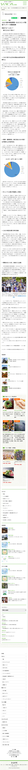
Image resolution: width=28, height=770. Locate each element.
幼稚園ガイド (5, 517)
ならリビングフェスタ (6, 662)
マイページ (4, 713)
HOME (2, 653)
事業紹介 (4, 727)
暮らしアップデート (7, 505)
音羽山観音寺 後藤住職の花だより (10, 513)
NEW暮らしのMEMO (7, 520)
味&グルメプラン (5, 693)
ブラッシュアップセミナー (7, 699)
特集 (8, 7)
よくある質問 (5, 730)
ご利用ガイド (5, 707)
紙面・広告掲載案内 (6, 733)
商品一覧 (4, 704)
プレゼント (5, 508)
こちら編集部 (5, 496)
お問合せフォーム (5, 739)
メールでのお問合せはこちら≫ (14, 754)
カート (4, 716)
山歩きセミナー (5, 696)
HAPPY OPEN (5, 503)
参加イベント (3, 687)
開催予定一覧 (5, 721)
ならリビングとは (4, 724)
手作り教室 (4, 690)
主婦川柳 (5, 515)
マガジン (5, 7)
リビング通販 (3, 702)
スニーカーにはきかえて (8, 510)
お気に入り (4, 710)
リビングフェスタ (4, 719)
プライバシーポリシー (6, 741)
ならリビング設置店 (6, 736)
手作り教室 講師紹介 (7, 501)
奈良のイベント (6, 498)
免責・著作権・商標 (6, 744)
